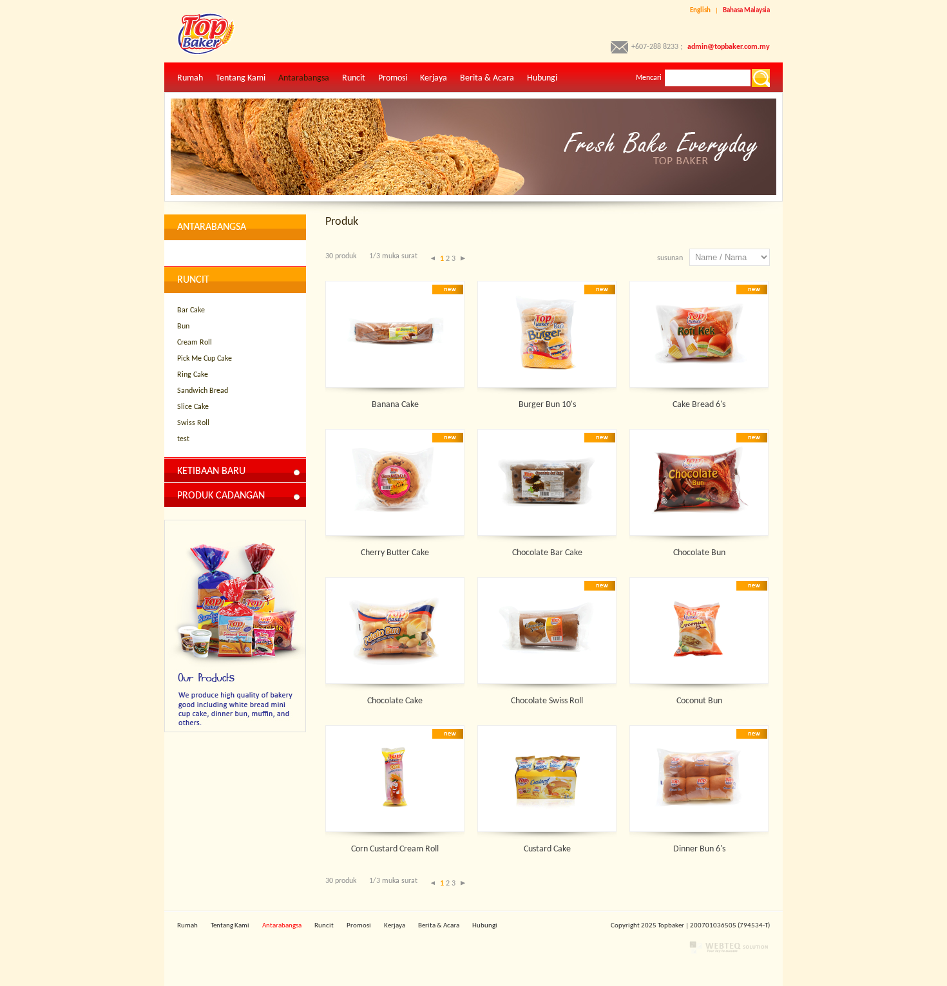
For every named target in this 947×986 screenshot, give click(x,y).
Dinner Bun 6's (699, 849)
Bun (183, 326)
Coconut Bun (699, 701)
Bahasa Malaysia (746, 10)
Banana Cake (395, 405)
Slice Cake (193, 407)
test (183, 439)
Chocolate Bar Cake (547, 553)
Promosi (392, 78)
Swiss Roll (193, 423)
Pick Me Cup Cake (204, 359)
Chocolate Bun (699, 553)
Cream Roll (194, 342)
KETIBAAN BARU (211, 471)
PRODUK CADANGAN (221, 496)
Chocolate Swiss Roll (547, 701)
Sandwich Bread (202, 391)
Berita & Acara (487, 78)
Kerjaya (433, 78)
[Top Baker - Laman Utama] (199, 53)
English (700, 10)
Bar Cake (191, 310)
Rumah (190, 78)
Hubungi (542, 78)
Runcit (353, 78)
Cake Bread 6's (699, 405)
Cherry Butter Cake (395, 553)
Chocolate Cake (395, 701)
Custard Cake (547, 849)
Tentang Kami (240, 78)
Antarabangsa (303, 78)
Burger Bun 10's (547, 405)
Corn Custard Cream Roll (395, 849)
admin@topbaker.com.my (728, 47)
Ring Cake (192, 375)
